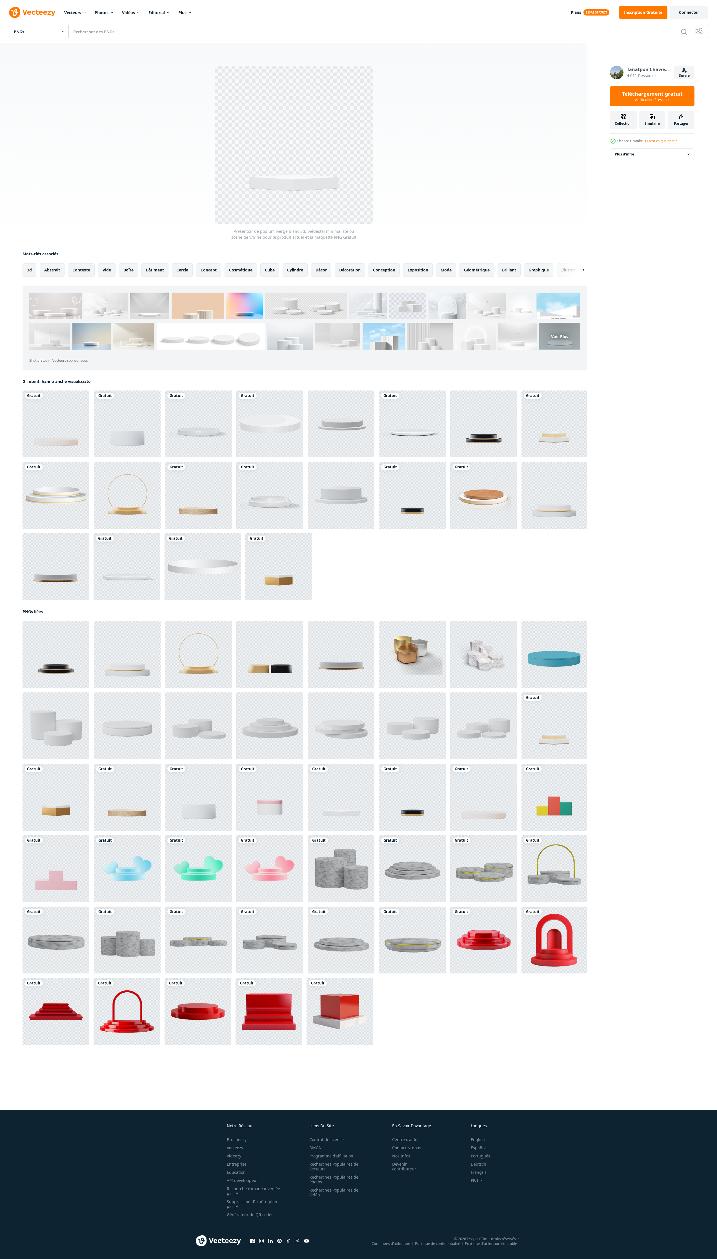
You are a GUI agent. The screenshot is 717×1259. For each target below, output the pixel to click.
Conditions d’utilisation (391, 1243)
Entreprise (237, 1164)
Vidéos (128, 12)
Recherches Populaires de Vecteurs (333, 1166)
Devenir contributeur (404, 1166)
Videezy (234, 1156)
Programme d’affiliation (331, 1156)
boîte (128, 270)
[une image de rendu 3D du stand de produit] (412, 654)
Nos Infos (401, 1156)
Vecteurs (72, 12)
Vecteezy (235, 1147)
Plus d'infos (624, 154)
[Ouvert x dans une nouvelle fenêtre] (297, 1241)
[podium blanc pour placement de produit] (198, 424)
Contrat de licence (326, 1139)
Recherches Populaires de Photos (333, 1179)
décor (321, 270)
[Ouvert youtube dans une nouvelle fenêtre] (306, 1241)
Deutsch (478, 1164)
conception (384, 270)
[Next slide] (578, 270)
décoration (350, 270)
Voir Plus (559, 336)
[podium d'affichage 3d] (127, 566)
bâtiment (155, 270)
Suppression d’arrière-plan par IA (252, 1204)
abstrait (52, 270)
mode (446, 270)
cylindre (295, 270)
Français (479, 1172)
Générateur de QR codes (250, 1214)
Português (480, 1156)
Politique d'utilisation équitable (491, 1243)
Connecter (689, 12)
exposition (418, 270)
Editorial (156, 12)
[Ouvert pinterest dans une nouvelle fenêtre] (279, 1241)
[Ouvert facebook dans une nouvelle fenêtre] (252, 1241)
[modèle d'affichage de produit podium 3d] (341, 495)
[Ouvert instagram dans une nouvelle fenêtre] (261, 1241)
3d (29, 270)
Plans (576, 12)
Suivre (684, 75)
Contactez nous (406, 1147)
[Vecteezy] (32, 12)
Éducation (236, 1172)
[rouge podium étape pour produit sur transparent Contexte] (483, 940)
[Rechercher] (684, 31)
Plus (182, 12)
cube (270, 270)
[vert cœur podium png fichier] (198, 868)
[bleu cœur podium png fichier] (127, 868)
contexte (81, 270)
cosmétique (240, 270)
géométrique (477, 270)
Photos (101, 12)
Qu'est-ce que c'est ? (661, 141)
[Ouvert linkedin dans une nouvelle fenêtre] (270, 1241)
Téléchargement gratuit (652, 96)
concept (209, 270)
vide (107, 270)
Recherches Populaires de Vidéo (333, 1192)
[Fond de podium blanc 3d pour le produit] (341, 424)
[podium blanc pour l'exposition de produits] (412, 424)
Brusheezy (237, 1139)
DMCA (315, 1147)
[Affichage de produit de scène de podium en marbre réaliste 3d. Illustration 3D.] (341, 868)
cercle (182, 270)
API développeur (242, 1180)
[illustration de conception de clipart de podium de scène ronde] (269, 424)
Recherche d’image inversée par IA (253, 1191)
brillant (509, 270)
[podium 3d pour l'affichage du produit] (483, 495)
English (478, 1139)
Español (478, 1147)
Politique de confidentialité (437, 1243)
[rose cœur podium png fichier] (269, 868)
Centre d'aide (404, 1139)
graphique (539, 270)
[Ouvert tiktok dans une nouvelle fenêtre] (288, 1241)
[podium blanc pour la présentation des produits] (269, 495)
